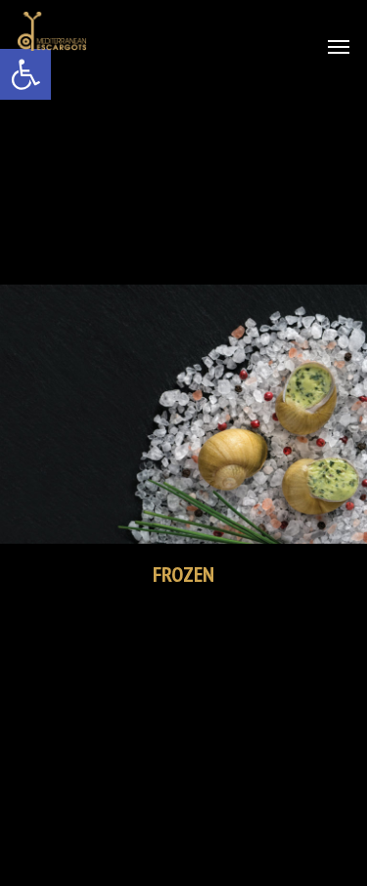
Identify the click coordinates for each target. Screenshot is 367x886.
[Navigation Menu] (338, 46)
